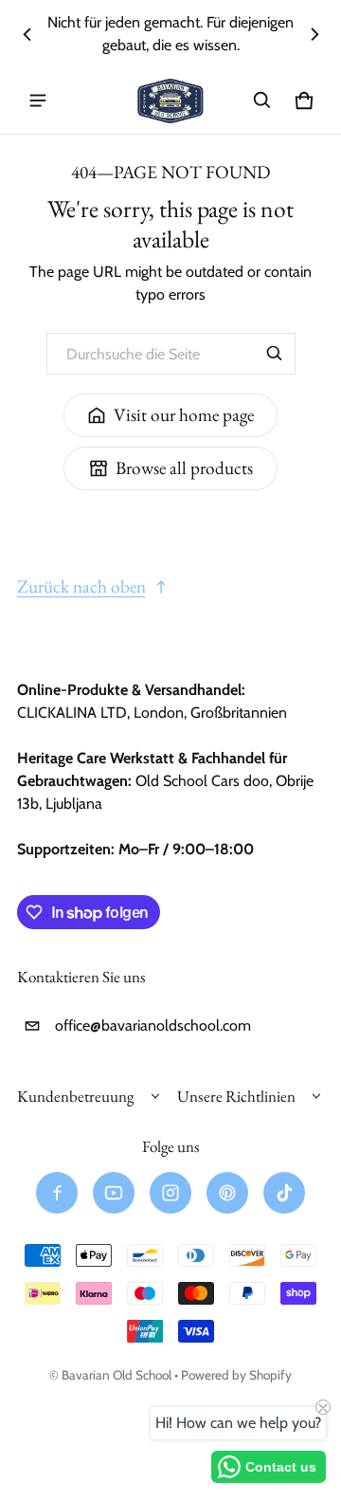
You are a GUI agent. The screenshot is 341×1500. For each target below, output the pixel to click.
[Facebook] (57, 1193)
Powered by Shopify (236, 1374)
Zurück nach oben (81, 586)
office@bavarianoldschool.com (153, 1025)
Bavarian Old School (116, 1374)
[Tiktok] (284, 1193)
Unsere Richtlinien (236, 1096)
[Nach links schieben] (27, 34)
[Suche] (275, 354)
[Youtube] (114, 1193)
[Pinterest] (227, 1193)
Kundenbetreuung (75, 1096)
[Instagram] (170, 1193)
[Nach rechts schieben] (314, 34)
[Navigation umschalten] (38, 100)
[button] (262, 100)
